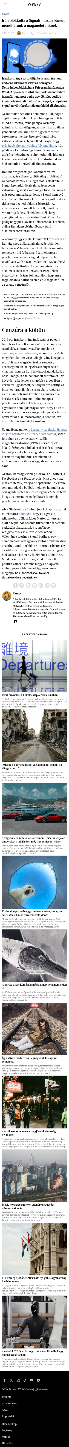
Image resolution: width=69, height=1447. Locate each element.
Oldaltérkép (9, 1424)
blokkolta (41, 248)
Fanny (25, 33)
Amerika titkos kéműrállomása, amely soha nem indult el (34, 986)
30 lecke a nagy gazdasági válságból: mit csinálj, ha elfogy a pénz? (32, 766)
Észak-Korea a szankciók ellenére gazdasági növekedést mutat (28, 1206)
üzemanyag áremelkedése (19, 353)
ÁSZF (5, 1410)
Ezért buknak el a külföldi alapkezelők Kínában (30, 695)
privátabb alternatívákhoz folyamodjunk (29, 145)
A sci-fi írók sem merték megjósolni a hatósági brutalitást (29, 1133)
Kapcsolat (8, 1416)
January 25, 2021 (34, 318)
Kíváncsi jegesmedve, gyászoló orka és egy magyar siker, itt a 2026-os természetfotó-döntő (32, 913)
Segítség (7, 1430)
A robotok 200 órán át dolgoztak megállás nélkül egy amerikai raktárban (32, 1353)
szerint (47, 550)
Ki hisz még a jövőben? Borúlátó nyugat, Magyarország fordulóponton (34, 1279)
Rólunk (6, 1397)
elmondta (25, 514)
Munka (6, 1437)
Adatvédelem (10, 1403)
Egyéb (5, 14)
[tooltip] (15, 585)
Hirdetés (7, 1443)
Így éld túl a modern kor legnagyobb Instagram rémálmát (29, 1059)
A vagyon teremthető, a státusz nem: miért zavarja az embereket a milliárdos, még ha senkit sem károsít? (33, 839)
